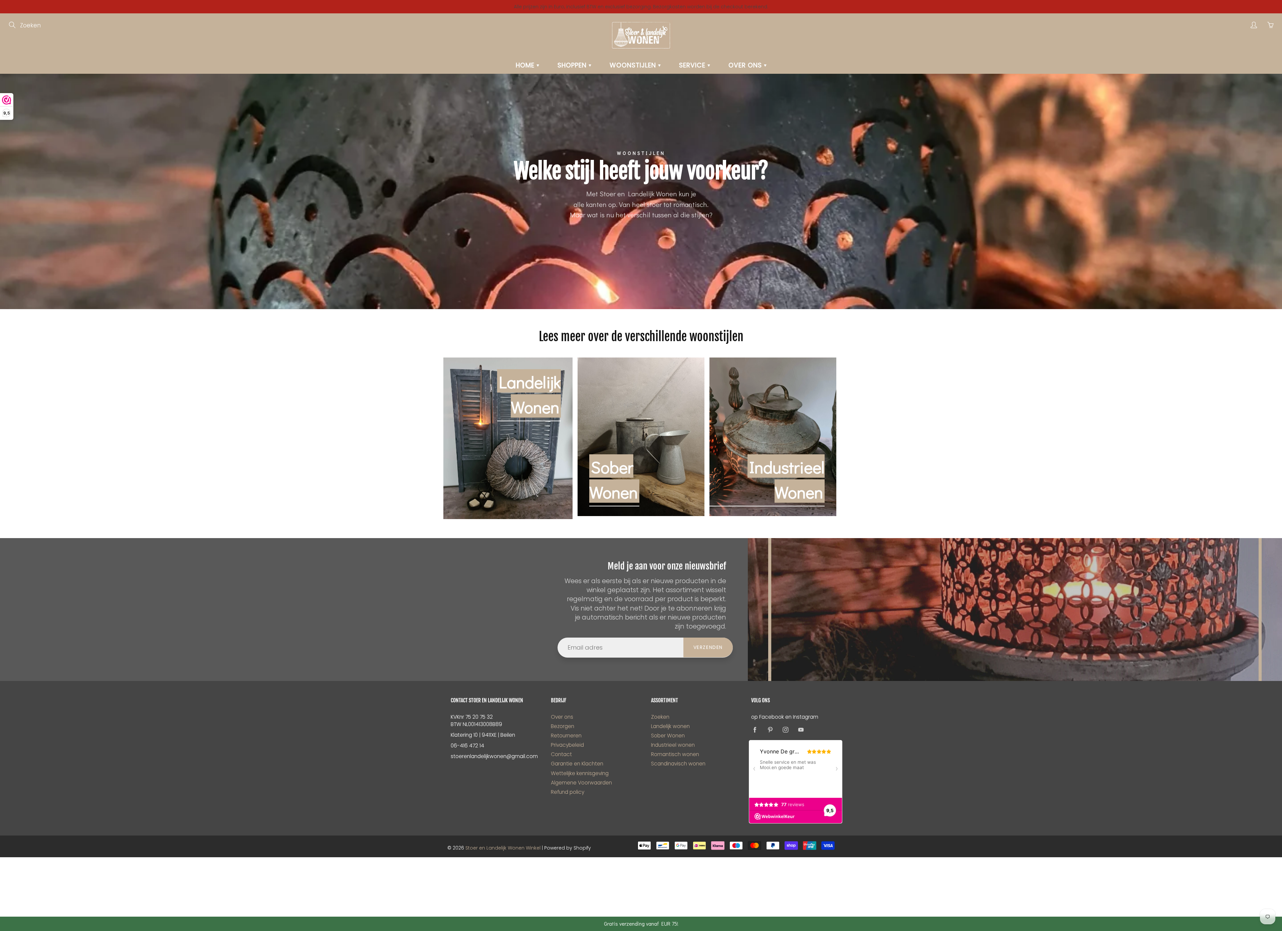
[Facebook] (755, 730)
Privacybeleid (567, 744)
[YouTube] (801, 730)
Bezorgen (562, 726)
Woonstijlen (634, 65)
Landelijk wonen (670, 726)
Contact (561, 754)
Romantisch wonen (675, 754)
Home (526, 65)
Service (693, 65)
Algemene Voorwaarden (581, 782)
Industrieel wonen (673, 744)
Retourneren (566, 735)
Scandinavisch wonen (678, 763)
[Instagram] (785, 730)
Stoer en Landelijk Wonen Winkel (503, 848)
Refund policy (567, 791)
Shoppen (573, 65)
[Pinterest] (770, 730)
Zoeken (660, 716)
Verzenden (708, 647)
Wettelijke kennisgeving (580, 773)
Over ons (746, 65)
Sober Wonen (668, 735)
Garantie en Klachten (577, 763)
